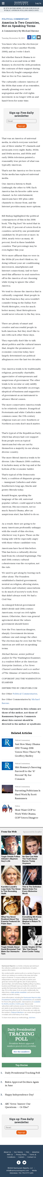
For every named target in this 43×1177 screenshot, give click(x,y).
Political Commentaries (25, 693)
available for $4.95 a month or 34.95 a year (21, 1003)
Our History (18, 1152)
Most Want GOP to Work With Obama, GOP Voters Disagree (26, 813)
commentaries (27, 1000)
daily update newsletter (19, 992)
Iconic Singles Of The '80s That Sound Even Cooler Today (32, 949)
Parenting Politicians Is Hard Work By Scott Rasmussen (27, 794)
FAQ (27, 1152)
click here (32, 1018)
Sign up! (21, 126)
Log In (38, 3)
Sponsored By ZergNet (32, 832)
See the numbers (22, 1051)
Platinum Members (17, 1012)
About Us (7, 1152)
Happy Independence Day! (19, 1094)
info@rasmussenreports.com (17, 1170)
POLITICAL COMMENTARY (15, 19)
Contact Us (31, 1157)
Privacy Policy (21, 1154)
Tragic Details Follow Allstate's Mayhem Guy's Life (10, 859)
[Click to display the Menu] (3, 3)
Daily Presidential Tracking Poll (22, 1072)
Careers (21, 1157)
